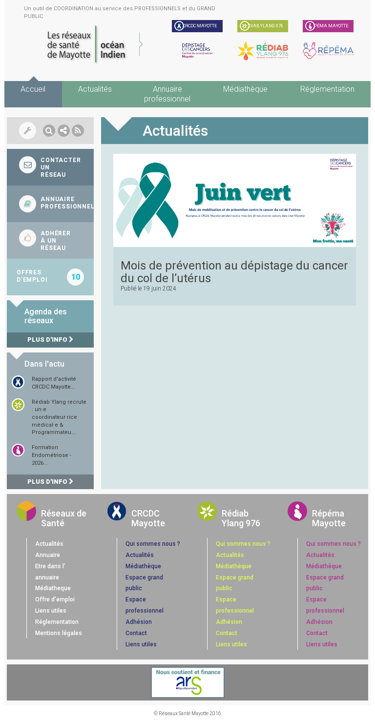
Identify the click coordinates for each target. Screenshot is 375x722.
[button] (49, 130)
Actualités (95, 89)
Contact (136, 633)
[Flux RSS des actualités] (78, 130)
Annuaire (47, 555)
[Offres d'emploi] (50, 277)
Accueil (33, 89)
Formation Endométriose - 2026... (51, 455)
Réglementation (327, 89)
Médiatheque (53, 588)
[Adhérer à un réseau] (50, 240)
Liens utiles (50, 610)
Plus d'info (48, 339)
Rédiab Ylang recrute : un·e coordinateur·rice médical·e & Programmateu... (59, 417)
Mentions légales (58, 633)
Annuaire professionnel (167, 93)
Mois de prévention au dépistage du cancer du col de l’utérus (234, 272)
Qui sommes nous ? (152, 543)
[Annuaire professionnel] (50, 204)
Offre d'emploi (55, 599)
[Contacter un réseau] (50, 167)
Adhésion (138, 622)
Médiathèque (245, 89)
